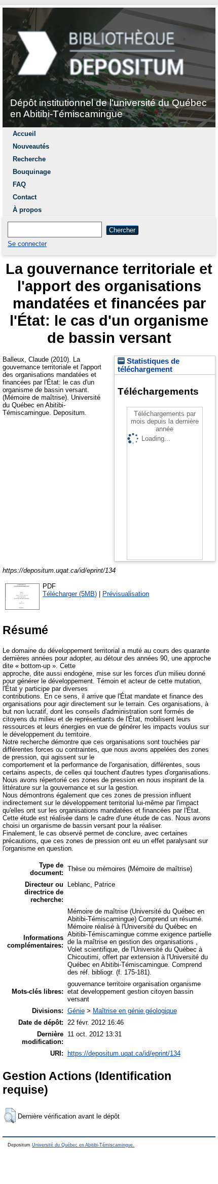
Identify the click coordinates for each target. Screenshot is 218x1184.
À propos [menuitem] (27, 210)
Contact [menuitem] (25, 197)
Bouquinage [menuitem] (32, 172)
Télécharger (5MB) (70, 594)
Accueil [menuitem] (24, 133)
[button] (10, 1115)
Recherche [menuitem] (29, 159)
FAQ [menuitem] (19, 184)
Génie (76, 1011)
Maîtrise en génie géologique (135, 1011)
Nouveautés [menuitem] (31, 146)
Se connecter (27, 244)
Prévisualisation (125, 594)
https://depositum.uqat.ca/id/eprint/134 (123, 1053)
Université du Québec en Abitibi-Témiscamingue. (83, 1144)
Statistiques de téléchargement (148, 365)
